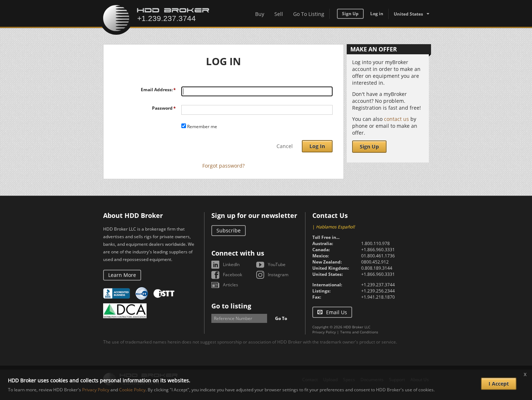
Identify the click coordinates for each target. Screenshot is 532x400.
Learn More (122, 274)
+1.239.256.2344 (378, 291)
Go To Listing (308, 13)
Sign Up (350, 13)
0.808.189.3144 (376, 268)
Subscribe (228, 230)
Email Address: (157, 90)
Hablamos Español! (335, 227)
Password (162, 108)
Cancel (284, 146)
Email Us (336, 312)
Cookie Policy (132, 390)
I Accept (499, 383)
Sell (278, 13)
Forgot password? (223, 165)
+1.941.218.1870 (378, 297)
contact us (396, 118)
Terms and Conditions (359, 331)
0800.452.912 (375, 262)
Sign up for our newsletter (254, 215)
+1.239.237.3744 (378, 285)
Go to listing (231, 306)
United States (408, 14)
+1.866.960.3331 (378, 250)
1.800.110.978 (375, 243)
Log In (317, 146)
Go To (281, 318)
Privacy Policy (324, 331)
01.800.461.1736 (378, 256)
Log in (376, 13)
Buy (259, 13)
